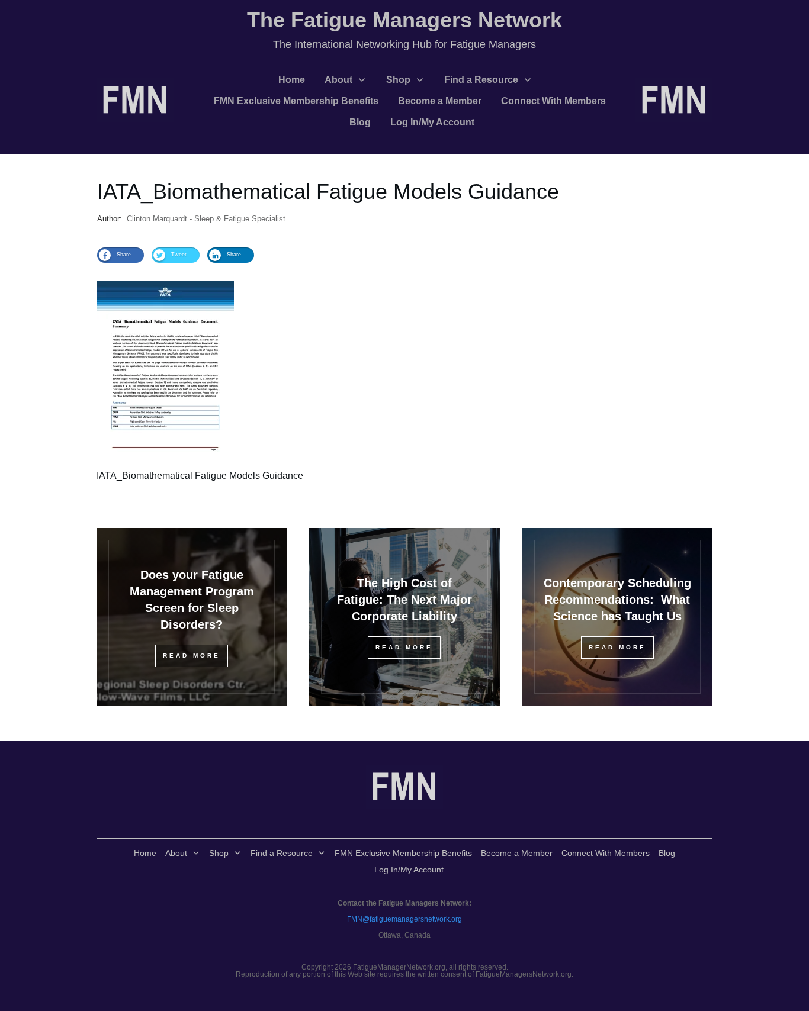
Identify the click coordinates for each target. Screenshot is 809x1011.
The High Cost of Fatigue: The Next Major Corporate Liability (404, 600)
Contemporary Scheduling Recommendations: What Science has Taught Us (617, 600)
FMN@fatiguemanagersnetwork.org (404, 919)
